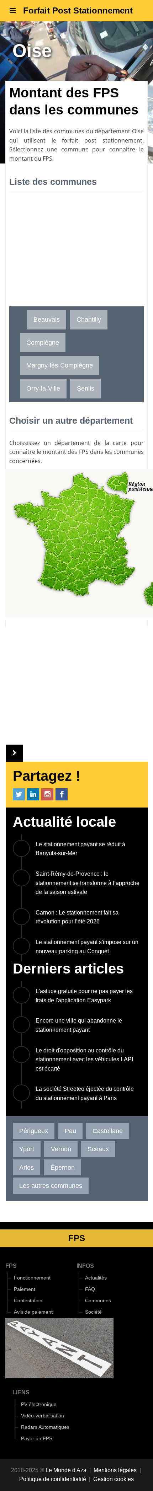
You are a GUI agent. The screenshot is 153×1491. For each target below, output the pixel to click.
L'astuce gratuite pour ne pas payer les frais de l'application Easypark (84, 995)
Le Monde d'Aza (66, 1470)
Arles (26, 1167)
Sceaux (98, 1149)
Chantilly (88, 319)
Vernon (61, 1149)
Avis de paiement (33, 1312)
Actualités (96, 1278)
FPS (11, 1266)
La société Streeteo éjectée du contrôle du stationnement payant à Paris (85, 1093)
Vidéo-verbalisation (42, 1415)
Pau (70, 1131)
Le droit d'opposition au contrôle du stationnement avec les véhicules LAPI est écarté (84, 1059)
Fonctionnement (32, 1278)
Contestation (28, 1300)
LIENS (21, 1392)
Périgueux (33, 1131)
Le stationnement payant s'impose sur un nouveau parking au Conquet (87, 946)
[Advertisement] (76, 253)
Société (93, 1312)
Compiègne (42, 342)
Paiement (24, 1289)
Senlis (85, 388)
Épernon (63, 1167)
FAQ (90, 1289)
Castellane (108, 1131)
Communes (98, 1300)
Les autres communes (50, 1185)
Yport (26, 1149)
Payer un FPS (36, 1438)
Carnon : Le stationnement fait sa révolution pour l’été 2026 (77, 917)
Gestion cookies (113, 1479)
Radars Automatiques (45, 1427)
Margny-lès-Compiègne (59, 365)
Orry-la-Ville (43, 388)
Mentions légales (115, 1470)
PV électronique (39, 1404)
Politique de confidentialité (52, 1479)
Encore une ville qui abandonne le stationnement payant (79, 1025)
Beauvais (46, 319)
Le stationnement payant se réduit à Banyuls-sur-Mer (80, 849)
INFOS (85, 1266)
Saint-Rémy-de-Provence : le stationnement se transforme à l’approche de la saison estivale (87, 883)
